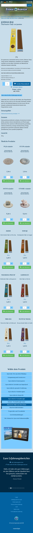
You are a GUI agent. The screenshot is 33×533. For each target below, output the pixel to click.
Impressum (16, 509)
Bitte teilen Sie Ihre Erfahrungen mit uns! (17, 464)
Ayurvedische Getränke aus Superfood (16, 384)
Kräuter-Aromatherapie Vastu (16, 402)
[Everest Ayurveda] (16, 10)
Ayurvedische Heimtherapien (16, 391)
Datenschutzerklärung (16, 504)
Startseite (3, 16)
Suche (29, 5)
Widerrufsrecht (16, 502)
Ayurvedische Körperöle (17, 395)
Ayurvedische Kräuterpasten (16, 381)
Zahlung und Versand (16, 499)
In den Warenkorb (22, 84)
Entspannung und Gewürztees (16, 377)
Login (16, 497)
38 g (8, 244)
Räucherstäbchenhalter (16, 407)
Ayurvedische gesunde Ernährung (16, 388)
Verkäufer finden (17, 87)
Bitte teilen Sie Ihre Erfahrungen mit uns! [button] (12, 95)
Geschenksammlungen (16, 414)
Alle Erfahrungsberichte (17, 462)
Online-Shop (10, 16)
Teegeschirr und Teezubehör (16, 411)
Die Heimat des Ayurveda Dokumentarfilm (16, 418)
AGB (16, 506)
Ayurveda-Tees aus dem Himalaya (16, 374)
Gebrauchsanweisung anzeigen (9, 113)
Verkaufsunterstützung (16, 511)
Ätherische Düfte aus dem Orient (9, 18)
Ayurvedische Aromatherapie (22, 16)
